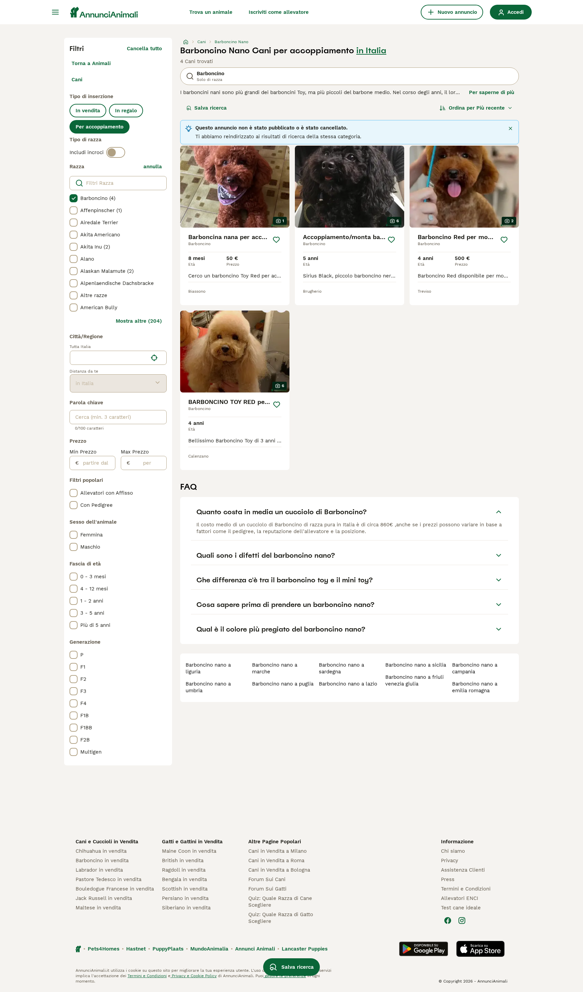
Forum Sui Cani (266, 879)
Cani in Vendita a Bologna (279, 870)
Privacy (449, 860)
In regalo (126, 111)
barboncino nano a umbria (208, 687)
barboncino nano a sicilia (415, 665)
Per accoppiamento (99, 127)
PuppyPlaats (168, 949)
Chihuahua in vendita (101, 851)
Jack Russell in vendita (104, 898)
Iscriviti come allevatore (279, 12)
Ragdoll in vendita (183, 870)
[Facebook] (447, 920)
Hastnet (136, 949)
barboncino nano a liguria (208, 668)
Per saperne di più (491, 92)
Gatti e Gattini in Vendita (192, 842)
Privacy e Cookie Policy (193, 975)
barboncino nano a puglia (282, 684)
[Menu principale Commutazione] (55, 12)
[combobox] (108, 357)
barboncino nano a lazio (348, 684)
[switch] (115, 152)
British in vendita (182, 860)
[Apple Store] (480, 949)
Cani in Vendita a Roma (276, 860)
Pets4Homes (103, 949)
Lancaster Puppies (305, 949)
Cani (77, 80)
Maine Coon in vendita (189, 851)
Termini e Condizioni (466, 889)
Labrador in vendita (99, 870)
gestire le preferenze (284, 975)
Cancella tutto (144, 49)
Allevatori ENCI (459, 898)
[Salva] (276, 239)
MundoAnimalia (209, 949)
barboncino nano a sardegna (341, 668)
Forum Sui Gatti (267, 889)
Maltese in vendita (98, 908)
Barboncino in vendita (102, 860)
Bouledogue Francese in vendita (115, 889)
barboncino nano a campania (474, 668)
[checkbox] (73, 198)
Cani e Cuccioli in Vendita (107, 842)
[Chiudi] (510, 128)
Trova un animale (210, 12)
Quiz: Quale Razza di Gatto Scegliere (280, 917)
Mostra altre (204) (139, 321)
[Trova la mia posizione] (154, 357)
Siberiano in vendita (186, 908)
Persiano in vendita (185, 898)
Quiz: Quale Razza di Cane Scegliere (280, 901)
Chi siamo (453, 851)
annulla (152, 167)
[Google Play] (423, 949)
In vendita (88, 111)
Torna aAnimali (91, 63)
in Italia (371, 50)
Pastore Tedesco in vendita (108, 879)
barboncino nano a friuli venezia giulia (414, 680)
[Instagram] (462, 920)
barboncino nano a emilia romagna (474, 687)
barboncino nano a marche (274, 668)
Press (447, 879)
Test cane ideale (461, 908)
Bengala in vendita (184, 879)
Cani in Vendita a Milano (277, 851)
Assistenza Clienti (463, 870)
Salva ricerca (210, 108)
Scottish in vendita (184, 889)
